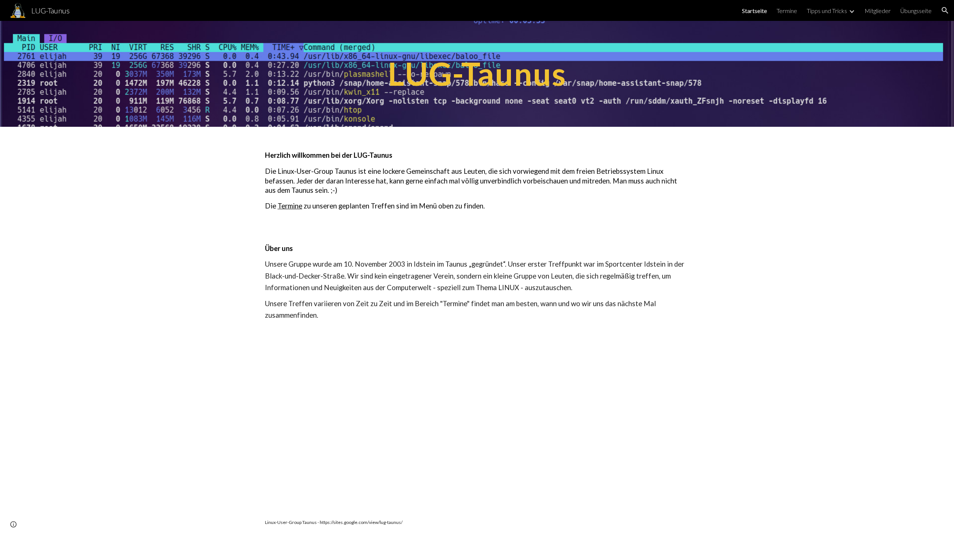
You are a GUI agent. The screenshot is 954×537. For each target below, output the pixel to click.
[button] (945, 10)
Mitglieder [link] (878, 10)
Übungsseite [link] (916, 10)
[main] (477, 73)
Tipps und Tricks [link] (827, 10)
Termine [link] (787, 10)
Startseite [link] (754, 10)
